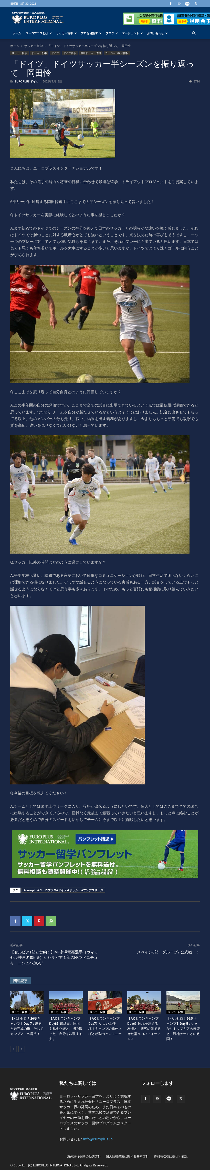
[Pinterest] (39, 921)
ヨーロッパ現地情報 (116, 53)
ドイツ (55, 53)
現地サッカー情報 (90, 53)
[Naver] (187, 3)
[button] (193, 33)
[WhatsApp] (51, 921)
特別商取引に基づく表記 (170, 1156)
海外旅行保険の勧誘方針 (84, 1156)
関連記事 (20, 981)
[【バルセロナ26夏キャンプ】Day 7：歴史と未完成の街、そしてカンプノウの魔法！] (27, 1002)
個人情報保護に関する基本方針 (127, 1156)
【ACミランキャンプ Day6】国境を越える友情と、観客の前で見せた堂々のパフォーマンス (144, 1029)
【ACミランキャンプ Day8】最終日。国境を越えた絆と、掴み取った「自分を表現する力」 (65, 1029)
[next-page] (21, 1049)
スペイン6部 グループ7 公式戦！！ (168, 952)
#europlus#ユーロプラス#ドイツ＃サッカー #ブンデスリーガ (63, 890)
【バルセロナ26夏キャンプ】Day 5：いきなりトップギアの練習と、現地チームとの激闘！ (183, 1029)
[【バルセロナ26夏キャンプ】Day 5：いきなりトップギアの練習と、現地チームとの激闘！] (183, 1002)
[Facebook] (170, 3)
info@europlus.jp (98, 1139)
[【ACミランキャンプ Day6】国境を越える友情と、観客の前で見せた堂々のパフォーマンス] (144, 1002)
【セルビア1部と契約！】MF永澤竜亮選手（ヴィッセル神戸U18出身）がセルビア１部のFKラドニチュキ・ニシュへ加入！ (54, 957)
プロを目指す (89, 33)
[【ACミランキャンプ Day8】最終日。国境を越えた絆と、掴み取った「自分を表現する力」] (65, 1002)
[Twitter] (196, 3)
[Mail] (179, 3)
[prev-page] (13, 1049)
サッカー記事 (39, 53)
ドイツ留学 (69, 53)
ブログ (110, 33)
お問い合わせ (155, 33)
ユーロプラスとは (37, 33)
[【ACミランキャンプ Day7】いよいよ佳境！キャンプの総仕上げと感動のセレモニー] (105, 1002)
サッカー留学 (64, 33)
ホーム (17, 33)
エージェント (130, 33)
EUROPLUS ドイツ (27, 81)
